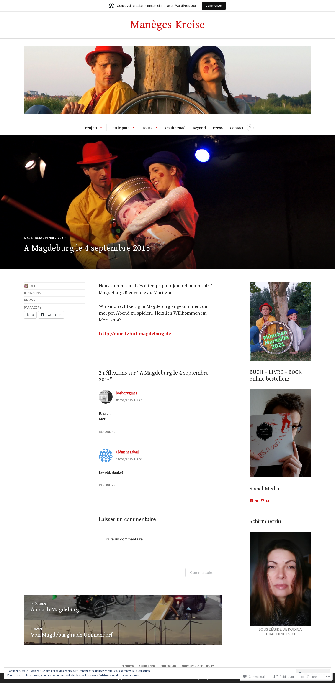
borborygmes (126, 393)
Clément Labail (127, 452)
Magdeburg (34, 238)
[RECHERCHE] (250, 127)
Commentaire (201, 572)
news (30, 300)
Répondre (107, 431)
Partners (127, 666)
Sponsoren (147, 666)
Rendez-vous (55, 238)
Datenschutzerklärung (197, 666)
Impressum (168, 666)
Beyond (199, 127)
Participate (119, 127)
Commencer (214, 5)
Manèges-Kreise (167, 24)
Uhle (33, 286)
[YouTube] (268, 501)
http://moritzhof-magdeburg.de (135, 333)
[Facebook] (251, 501)
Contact (236, 127)
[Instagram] (262, 501)
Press (218, 127)
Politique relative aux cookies (118, 675)
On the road (175, 127)
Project (91, 127)
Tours (147, 127)
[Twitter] (257, 501)
